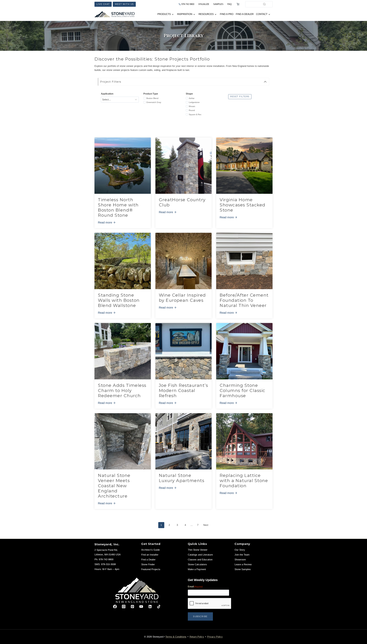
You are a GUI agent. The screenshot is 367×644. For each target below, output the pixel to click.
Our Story (240, 549)
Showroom (240, 559)
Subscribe (200, 616)
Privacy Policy (215, 636)
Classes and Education (200, 559)
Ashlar (192, 98)
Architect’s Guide (150, 549)
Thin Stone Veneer (197, 549)
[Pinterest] (132, 606)
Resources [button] (206, 14)
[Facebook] (115, 606)
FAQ (229, 4)
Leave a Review (243, 564)
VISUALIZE (203, 4)
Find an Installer (149, 554)
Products (164, 14)
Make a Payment (197, 569)
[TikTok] (158, 606)
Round (192, 110)
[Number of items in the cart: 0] (238, 4)
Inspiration (184, 14)
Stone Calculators (197, 564)
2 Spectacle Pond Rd (105, 550)
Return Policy (197, 636)
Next (205, 525)
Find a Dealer (245, 14)
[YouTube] (141, 606)
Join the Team (242, 554)
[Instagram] (123, 606)
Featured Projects (150, 569)
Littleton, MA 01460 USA (107, 554)
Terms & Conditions (175, 636)
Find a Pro (226, 14)
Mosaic (192, 106)
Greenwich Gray (153, 102)
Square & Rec (195, 114)
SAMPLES (218, 4)
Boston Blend (152, 98)
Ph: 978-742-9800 (103, 559)
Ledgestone (194, 102)
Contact (261, 14)
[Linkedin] (150, 606)
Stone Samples (243, 569)
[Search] (264, 4)
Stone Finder (148, 564)
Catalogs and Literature (200, 554)
